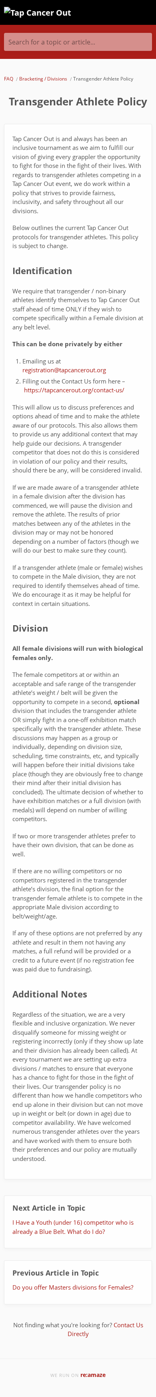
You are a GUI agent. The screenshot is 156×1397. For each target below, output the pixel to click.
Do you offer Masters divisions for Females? (72, 1287)
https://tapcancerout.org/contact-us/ (74, 390)
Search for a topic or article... (51, 42)
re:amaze (93, 1375)
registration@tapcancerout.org (64, 370)
